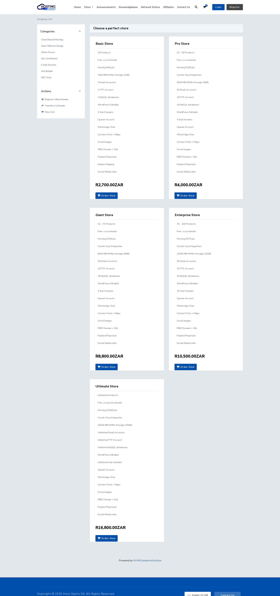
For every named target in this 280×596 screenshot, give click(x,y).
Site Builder (47, 71)
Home (77, 7)
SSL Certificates (49, 58)
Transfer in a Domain (54, 105)
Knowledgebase (128, 7)
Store (87, 7)
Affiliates (168, 7)
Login (218, 7)
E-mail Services (48, 64)
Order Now (108, 195)
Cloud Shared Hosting (52, 39)
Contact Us (183, 7)
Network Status (150, 7)
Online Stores (48, 52)
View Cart (49, 112)
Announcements (106, 7)
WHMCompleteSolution (147, 560)
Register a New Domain (56, 99)
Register (235, 7)
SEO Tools (46, 77)
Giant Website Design (52, 46)
